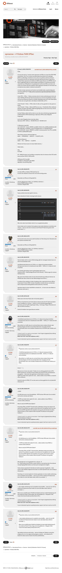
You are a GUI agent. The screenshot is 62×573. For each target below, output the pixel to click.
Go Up (6, 542)
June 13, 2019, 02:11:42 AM (23, 296)
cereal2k (10, 77)
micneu (10, 174)
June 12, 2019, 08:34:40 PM (23, 236)
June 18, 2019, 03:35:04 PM (23, 388)
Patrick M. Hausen (41, 45)
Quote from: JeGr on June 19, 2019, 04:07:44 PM (30, 515)
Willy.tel (23, 181)
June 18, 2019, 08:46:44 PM (24, 428)
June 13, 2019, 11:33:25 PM (23, 344)
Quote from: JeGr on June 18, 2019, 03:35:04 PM (30, 431)
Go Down (6, 63)
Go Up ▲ (57, 568)
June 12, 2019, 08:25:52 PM (23, 169)
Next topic (54, 57)
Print (56, 63)
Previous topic (47, 57)
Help (46, 568)
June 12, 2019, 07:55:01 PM (25, 69)
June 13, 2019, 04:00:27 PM (23, 316)
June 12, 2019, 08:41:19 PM (23, 257)
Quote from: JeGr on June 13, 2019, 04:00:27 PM (30, 348)
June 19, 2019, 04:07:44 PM (24, 484)
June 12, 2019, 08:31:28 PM (23, 190)
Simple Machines (14, 568)
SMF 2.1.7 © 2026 (7, 568)
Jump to (33, 555)
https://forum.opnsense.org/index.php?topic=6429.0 (42, 91)
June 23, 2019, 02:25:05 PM (23, 511)
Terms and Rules (51, 568)
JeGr (10, 321)
